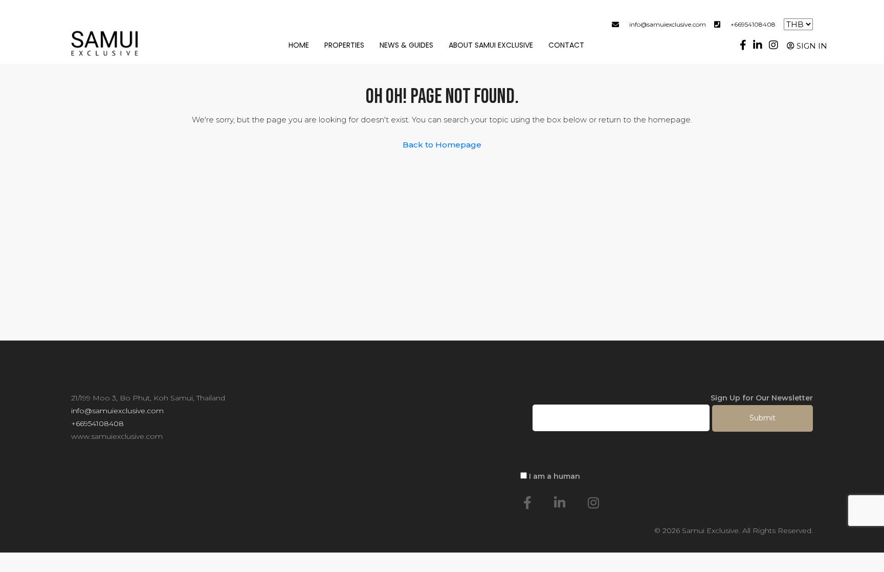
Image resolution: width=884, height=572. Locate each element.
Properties (344, 45)
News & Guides (406, 45)
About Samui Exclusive (491, 45)
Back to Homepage (442, 145)
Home (299, 45)
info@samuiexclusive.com (667, 24)
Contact (566, 45)
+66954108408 (753, 24)
